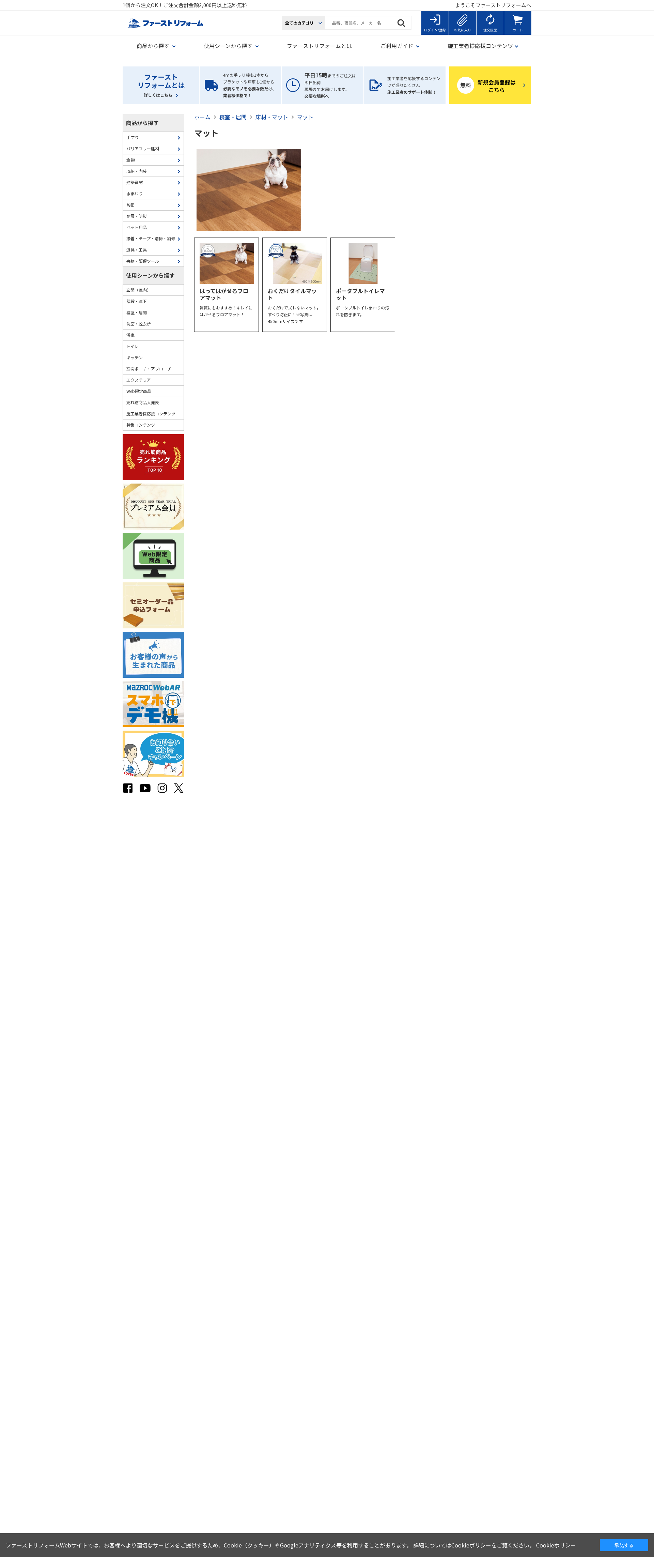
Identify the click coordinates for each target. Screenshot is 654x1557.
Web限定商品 (138, 391)
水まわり (134, 193)
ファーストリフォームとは (319, 46)
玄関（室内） (138, 290)
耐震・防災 (136, 216)
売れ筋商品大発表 (142, 402)
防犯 (130, 205)
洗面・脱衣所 (138, 323)
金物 (130, 160)
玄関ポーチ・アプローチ (148, 368)
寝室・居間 (136, 312)
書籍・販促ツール (142, 261)
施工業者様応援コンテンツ (150, 413)
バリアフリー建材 (142, 148)
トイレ (132, 346)
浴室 (130, 335)
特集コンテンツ (140, 425)
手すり (132, 137)
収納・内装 (136, 171)
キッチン (134, 357)
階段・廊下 (136, 301)
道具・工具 (136, 250)
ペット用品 (136, 227)
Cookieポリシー (556, 1545)
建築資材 (134, 182)
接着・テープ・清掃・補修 (150, 238)
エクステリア (138, 380)
